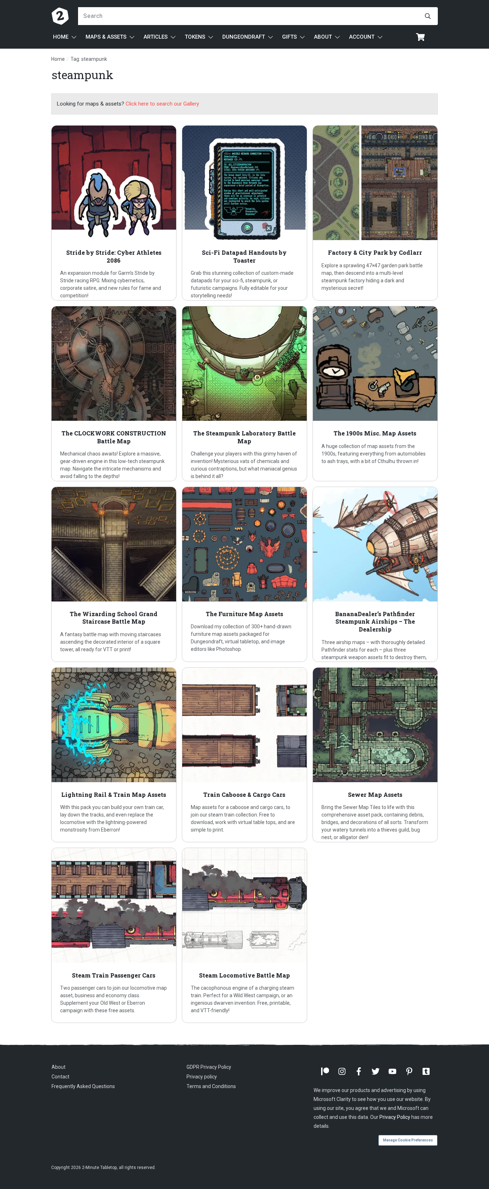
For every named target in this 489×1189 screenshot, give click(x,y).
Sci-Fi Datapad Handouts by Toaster (244, 213)
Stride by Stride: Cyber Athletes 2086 (113, 213)
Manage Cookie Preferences (408, 1140)
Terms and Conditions (211, 1087)
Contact (60, 1077)
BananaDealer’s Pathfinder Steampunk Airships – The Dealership (375, 574)
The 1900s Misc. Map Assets (375, 393)
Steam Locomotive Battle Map (244, 935)
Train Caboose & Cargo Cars (244, 755)
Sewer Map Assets (375, 755)
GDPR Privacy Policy (209, 1067)
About (59, 1067)
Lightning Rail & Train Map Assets (113, 755)
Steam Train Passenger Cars (113, 935)
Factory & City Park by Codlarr (375, 213)
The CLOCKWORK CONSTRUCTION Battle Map (113, 393)
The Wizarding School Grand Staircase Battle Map (113, 574)
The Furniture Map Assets (244, 574)
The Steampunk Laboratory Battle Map (244, 393)
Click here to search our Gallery (162, 104)
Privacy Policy (394, 1117)
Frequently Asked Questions (83, 1087)
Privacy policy (202, 1077)
